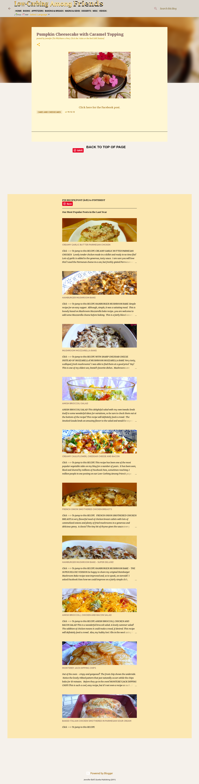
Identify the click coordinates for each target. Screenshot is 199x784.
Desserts (86, 10)
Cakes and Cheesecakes (49, 112)
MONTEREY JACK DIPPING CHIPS (79, 668)
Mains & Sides (72, 10)
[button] (38, 45)
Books (26, 10)
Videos (102, 10)
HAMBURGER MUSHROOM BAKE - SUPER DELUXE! (88, 562)
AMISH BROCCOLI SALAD (75, 403)
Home (18, 10)
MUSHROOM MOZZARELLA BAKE (79, 350)
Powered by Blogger (101, 773)
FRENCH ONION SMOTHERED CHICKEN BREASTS (87, 509)
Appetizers (37, 10)
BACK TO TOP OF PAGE (106, 147)
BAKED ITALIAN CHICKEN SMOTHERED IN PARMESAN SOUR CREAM (96, 721)
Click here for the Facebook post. (99, 107)
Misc (95, 10)
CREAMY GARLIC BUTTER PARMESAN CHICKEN (86, 244)
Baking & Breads (54, 10)
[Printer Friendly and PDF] (21, 15)
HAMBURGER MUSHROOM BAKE (79, 297)
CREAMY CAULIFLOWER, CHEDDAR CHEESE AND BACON (91, 456)
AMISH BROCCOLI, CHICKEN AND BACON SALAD (87, 615)
